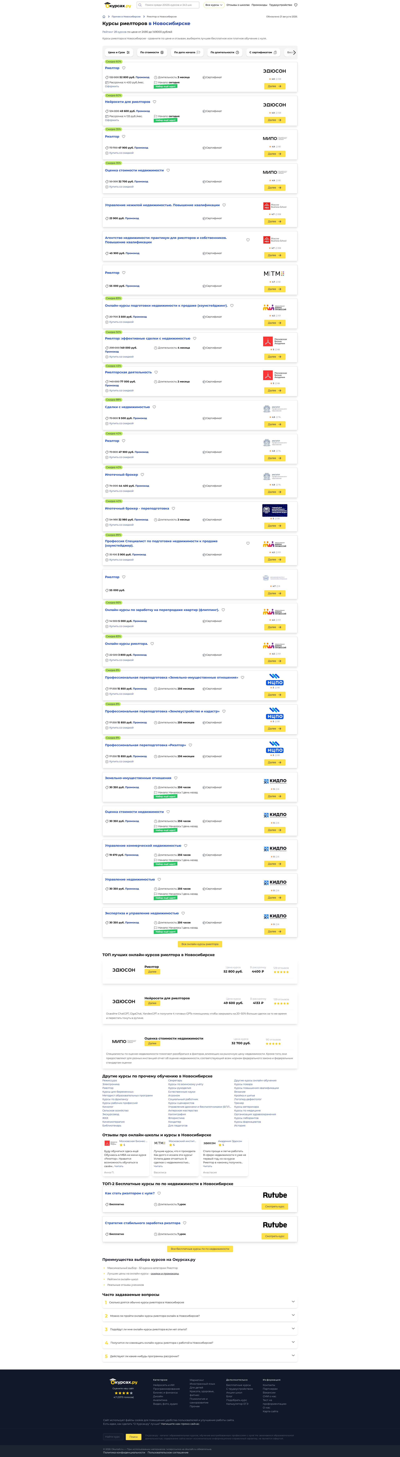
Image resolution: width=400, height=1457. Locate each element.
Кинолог (107, 1106)
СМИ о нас (269, 1396)
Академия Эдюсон (230, 1141)
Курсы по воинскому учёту (185, 1084)
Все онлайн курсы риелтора (200, 944)
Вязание (239, 1091)
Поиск (134, 1436)
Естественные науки (181, 1091)
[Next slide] (289, 52)
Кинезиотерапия (113, 1121)
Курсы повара (243, 1084)
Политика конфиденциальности (124, 1452)
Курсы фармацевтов (247, 1121)
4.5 (276, 315)
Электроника (110, 1084)
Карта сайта (270, 1411)
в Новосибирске (169, 23)
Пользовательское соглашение (168, 1452)
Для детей (196, 1387)
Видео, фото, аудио (165, 1403)
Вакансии (269, 1392)
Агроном (174, 1095)
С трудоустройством (239, 1388)
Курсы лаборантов (246, 1118)
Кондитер (174, 1121)
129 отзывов (281, 967)
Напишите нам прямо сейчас (180, 1423)
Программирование (166, 1388)
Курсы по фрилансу (115, 1099)
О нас (266, 1407)
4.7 (276, 214)
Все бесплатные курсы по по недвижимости (200, 1248)
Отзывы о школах (238, 4)
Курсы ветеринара (246, 1106)
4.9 (276, 79)
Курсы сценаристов (181, 1103)
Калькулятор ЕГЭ (237, 1403)
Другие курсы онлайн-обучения (255, 1080)
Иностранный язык (202, 1383)
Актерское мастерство (183, 1110)
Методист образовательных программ (127, 1095)
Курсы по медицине (247, 1110)
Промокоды (259, 4)
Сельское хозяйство (115, 1110)
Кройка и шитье (244, 1095)
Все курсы (212, 4)
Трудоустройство (280, 4)
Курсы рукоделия (179, 1087)
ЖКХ (105, 1118)
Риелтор (107, 1087)
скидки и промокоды (165, 1273)
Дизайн (158, 1396)
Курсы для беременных (117, 1091)
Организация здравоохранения (255, 1114)
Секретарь (175, 1080)
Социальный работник (183, 1099)
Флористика (176, 1118)
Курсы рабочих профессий (120, 1103)
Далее (272, 86)
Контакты (269, 1385)
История (239, 1125)
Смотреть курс (274, 1206)
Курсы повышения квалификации (256, 1087)
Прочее (195, 1406)
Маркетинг (197, 1380)
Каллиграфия (177, 1114)
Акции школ (234, 1392)
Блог (229, 1396)
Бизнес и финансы (165, 1392)
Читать (118, 1166)
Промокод (142, 77)
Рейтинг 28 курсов (114, 31)
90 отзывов (273, 1039)
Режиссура (109, 1080)
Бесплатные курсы (238, 1385)
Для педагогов (178, 1125)
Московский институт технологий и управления (183, 1141)
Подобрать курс (236, 1400)
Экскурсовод (110, 1114)
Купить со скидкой (121, 152)
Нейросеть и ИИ (163, 1385)
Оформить (112, 86)
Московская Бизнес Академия (133, 1141)
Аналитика (160, 1400)
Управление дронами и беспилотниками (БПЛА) (200, 1106)
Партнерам (270, 1388)
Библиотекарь (111, 1125)
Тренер (239, 1103)
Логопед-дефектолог (248, 1099)
